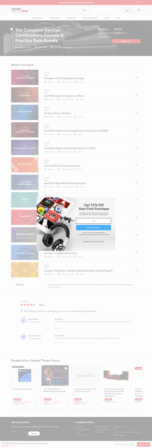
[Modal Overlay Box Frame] (76, 224)
